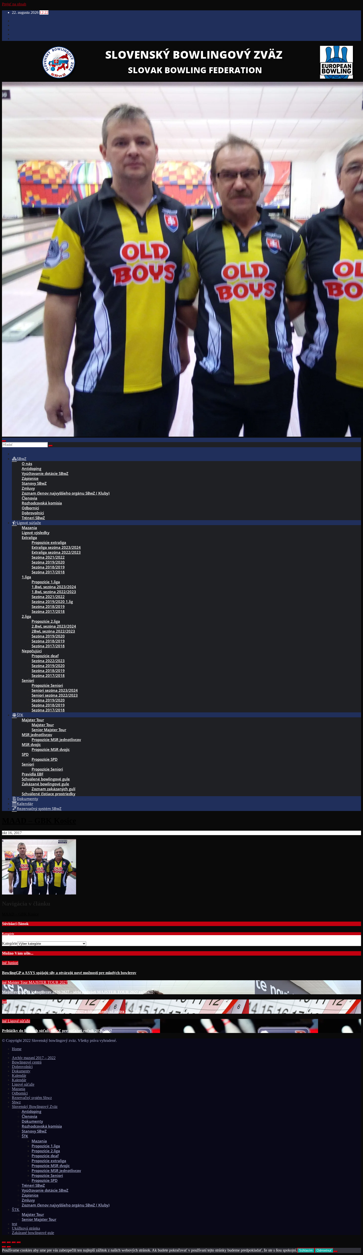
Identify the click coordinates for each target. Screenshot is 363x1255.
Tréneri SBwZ (33, 517)
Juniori (13, 963)
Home (16, 1049)
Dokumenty (21, 1071)
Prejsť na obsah (14, 4)
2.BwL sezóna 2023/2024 (54, 626)
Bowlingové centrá (26, 1062)
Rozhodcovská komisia (42, 502)
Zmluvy (28, 488)
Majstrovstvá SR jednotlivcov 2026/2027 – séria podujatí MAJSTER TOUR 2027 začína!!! (77, 992)
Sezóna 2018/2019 (48, 567)
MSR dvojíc (31, 744)
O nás (27, 463)
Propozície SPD (45, 759)
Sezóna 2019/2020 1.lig (52, 601)
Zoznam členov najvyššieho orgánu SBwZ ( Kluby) (66, 493)
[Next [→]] (9, 1247)
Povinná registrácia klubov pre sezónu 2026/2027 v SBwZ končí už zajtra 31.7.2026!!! (73, 1011)
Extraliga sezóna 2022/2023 (56, 552)
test (14, 1224)
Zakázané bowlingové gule (45, 783)
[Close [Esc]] (4, 1242)
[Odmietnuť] (336, 1251)
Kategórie (9, 943)
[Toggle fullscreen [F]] (14, 1242)
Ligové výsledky (35, 532)
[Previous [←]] (4, 1247)
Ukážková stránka (26, 1228)
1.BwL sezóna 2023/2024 (54, 586)
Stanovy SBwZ (34, 483)
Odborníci (30, 507)
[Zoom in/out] (19, 1242)
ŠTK (25, 1136)
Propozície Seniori (47, 685)
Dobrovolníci (33, 512)
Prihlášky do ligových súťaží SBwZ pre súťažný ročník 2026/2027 (57, 1031)
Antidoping (31, 468)
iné (5, 963)
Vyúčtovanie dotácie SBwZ (45, 473)
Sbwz (16, 1102)
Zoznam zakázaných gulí (53, 788)
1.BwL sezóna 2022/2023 (54, 591)
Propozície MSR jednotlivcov (56, 739)
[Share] (9, 1242)
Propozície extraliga (49, 1160)
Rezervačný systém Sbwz (32, 1098)
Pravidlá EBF (32, 774)
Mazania (29, 527)
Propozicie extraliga (49, 542)
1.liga (26, 576)
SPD (25, 754)
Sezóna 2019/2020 (48, 562)
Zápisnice (30, 478)
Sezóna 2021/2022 (48, 557)
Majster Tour (33, 719)
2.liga (26, 616)
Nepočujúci (32, 650)
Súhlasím (306, 1250)
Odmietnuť (324, 1250)
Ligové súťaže (19, 1021)
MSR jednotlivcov (37, 734)
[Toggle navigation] (4, 441)
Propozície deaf (45, 655)
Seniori (28, 680)
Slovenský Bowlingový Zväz (35, 1106)
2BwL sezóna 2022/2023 (53, 631)
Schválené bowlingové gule (46, 778)
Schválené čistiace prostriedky (48, 793)
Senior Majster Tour (49, 729)
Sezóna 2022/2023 (48, 660)
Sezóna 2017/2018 (48, 571)
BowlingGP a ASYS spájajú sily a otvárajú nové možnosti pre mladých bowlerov (69, 973)
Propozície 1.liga (46, 581)
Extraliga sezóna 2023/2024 (56, 547)
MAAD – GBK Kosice (39, 820)
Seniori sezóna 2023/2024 (55, 690)
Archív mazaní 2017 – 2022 (34, 1058)
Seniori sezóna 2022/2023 (55, 695)
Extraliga (29, 537)
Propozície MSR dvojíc (51, 749)
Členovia (29, 498)
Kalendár (19, 1075)
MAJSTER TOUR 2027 (48, 982)
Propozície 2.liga (46, 621)
